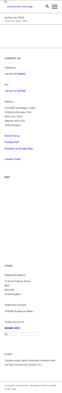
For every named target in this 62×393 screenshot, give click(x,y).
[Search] (45, 6)
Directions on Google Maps (19, 148)
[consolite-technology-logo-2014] (26, 6)
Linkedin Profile (13, 159)
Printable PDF (12, 142)
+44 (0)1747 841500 (15, 90)
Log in (13, 389)
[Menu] (53, 6)
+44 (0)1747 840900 (15, 73)
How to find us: (12, 135)
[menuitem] (45, 6)
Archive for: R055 (14, 17)
